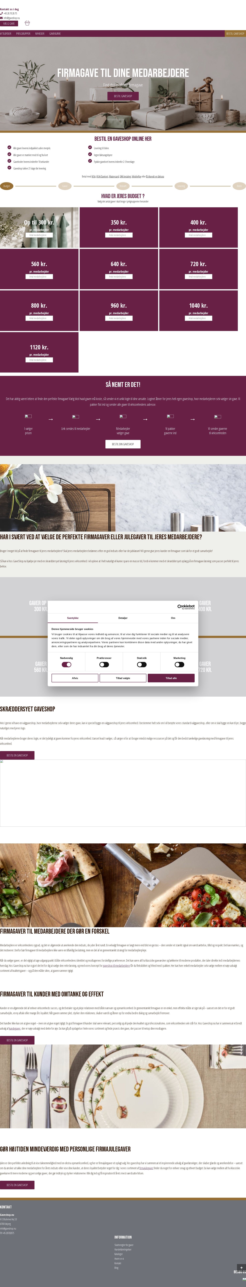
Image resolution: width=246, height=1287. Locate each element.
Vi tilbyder (5, 34)
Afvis (75, 678)
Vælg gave (9, 23)
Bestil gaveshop (235, 34)
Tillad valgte (123, 678)
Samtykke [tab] (73, 618)
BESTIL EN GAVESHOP (17, 755)
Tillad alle (171, 678)
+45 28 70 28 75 (10, 13)
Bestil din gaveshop (123, 444)
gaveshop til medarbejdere (116, 966)
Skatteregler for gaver (123, 1245)
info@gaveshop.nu (12, 18)
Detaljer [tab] (123, 618)
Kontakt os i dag (9, 9)
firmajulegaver (146, 1168)
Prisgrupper (23, 34)
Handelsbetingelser (122, 1249)
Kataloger (118, 1254)
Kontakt (117, 1263)
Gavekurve (55, 34)
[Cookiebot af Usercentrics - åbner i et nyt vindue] (180, 606)
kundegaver (14, 1028)
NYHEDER (39, 34)
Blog (116, 1268)
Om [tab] (173, 618)
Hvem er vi (119, 1259)
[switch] (104, 664)
